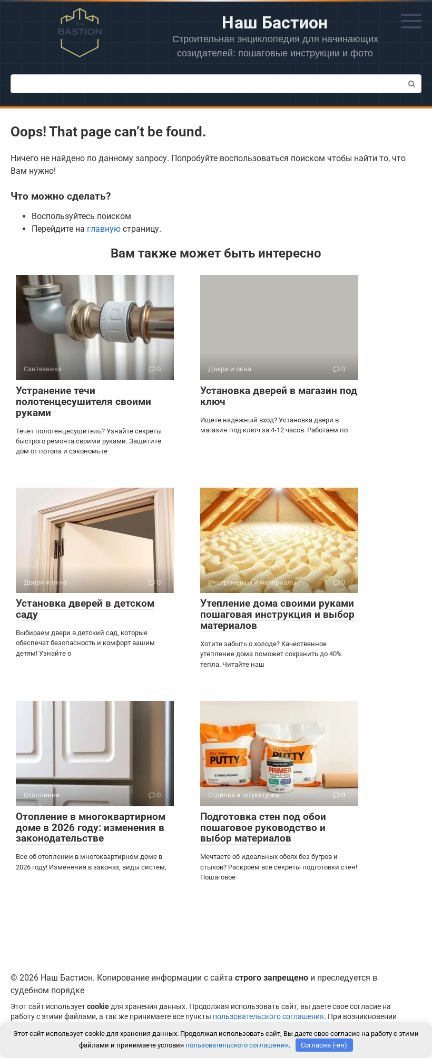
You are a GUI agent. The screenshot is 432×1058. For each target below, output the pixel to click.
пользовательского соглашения (268, 1016)
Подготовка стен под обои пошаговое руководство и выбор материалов (263, 827)
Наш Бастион (275, 23)
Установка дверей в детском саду (85, 608)
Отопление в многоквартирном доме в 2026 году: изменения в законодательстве (90, 827)
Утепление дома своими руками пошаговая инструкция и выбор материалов (277, 614)
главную (104, 229)
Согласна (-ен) (324, 1045)
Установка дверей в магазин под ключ (278, 396)
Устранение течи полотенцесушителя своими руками (83, 401)
